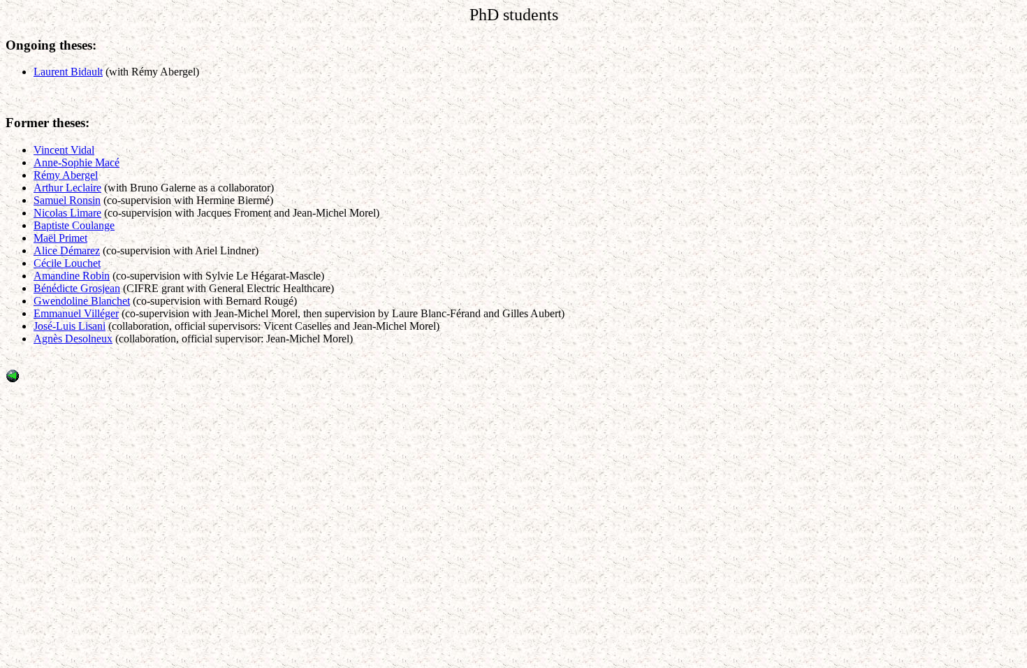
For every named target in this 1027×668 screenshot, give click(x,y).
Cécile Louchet (67, 263)
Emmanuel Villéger (76, 313)
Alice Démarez (67, 250)
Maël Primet (60, 238)
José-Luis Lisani (69, 326)
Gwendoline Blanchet (82, 301)
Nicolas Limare (67, 213)
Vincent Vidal (64, 150)
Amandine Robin (72, 276)
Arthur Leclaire (67, 188)
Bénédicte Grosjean (77, 288)
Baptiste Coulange (74, 225)
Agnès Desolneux (73, 338)
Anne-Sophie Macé (76, 162)
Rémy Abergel (66, 175)
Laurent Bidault (68, 72)
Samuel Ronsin (67, 200)
